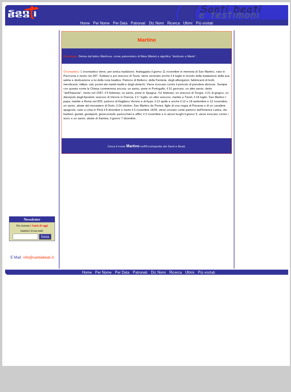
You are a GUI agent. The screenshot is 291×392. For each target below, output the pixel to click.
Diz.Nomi (157, 23)
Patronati (139, 23)
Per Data (121, 23)
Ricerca (174, 23)
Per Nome (102, 23)
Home (85, 23)
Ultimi (188, 23)
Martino (133, 146)
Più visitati (204, 23)
